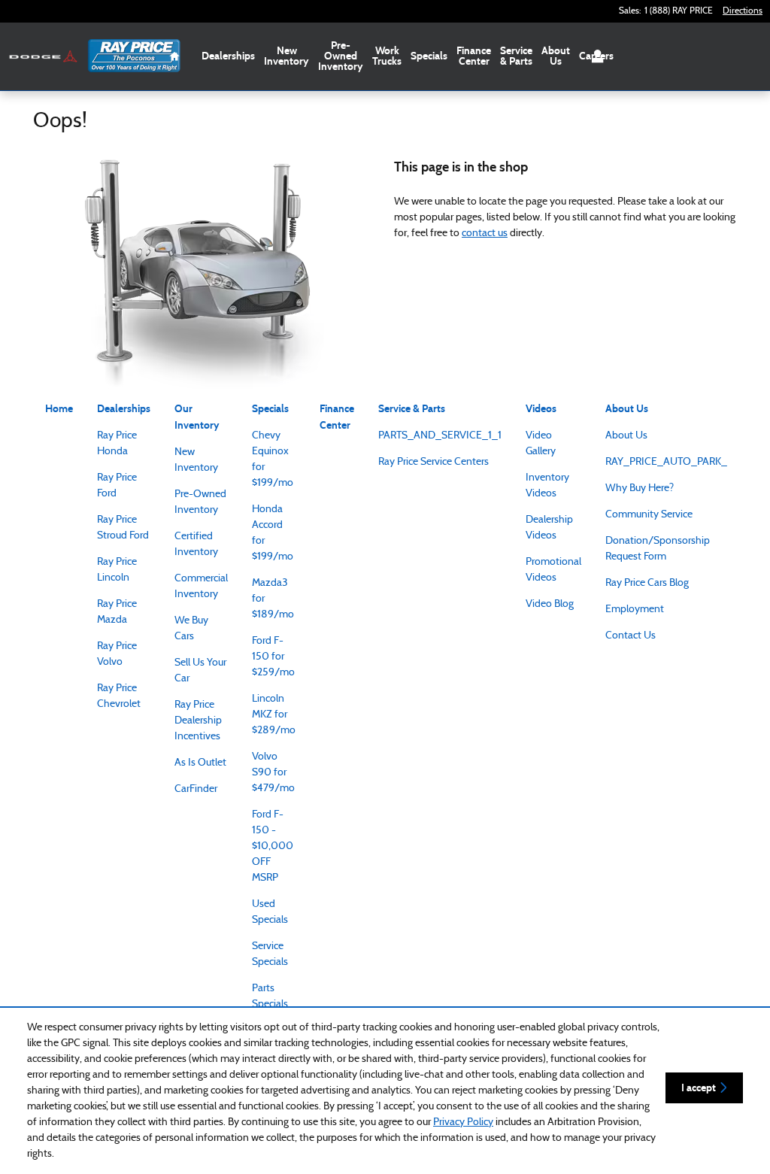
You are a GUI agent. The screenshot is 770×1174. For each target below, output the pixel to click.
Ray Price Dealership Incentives (198, 720)
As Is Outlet (200, 763)
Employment (634, 609)
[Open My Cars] (594, 56)
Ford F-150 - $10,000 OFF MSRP (272, 846)
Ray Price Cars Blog (647, 583)
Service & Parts (516, 56)
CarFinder (195, 789)
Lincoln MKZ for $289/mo (274, 714)
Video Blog (550, 604)
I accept (698, 1087)
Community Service (649, 514)
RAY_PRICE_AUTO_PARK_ (666, 462)
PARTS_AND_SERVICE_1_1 (440, 435)
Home (59, 408)
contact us (485, 233)
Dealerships (228, 56)
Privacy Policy (463, 1122)
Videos (541, 408)
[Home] (43, 56)
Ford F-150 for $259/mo (273, 657)
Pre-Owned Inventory (340, 56)
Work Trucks (387, 56)
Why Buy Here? (639, 488)
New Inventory (286, 56)
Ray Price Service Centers (433, 462)
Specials (429, 56)
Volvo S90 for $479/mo (273, 772)
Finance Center (473, 56)
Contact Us (630, 636)
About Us (555, 56)
